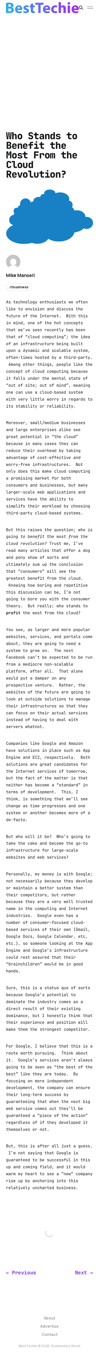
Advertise (49, 1326)
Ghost (75, 1346)
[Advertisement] (49, 67)
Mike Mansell (20, 275)
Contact (50, 1334)
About (49, 1318)
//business (18, 286)
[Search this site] (81, 7)
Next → (84, 1272)
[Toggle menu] (90, 7)
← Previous (21, 1272)
